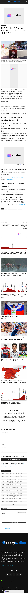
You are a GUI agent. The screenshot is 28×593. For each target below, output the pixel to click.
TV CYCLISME (7, 5)
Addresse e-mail (5, 518)
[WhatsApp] (11, 38)
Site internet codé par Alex (9, 581)
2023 (6, 208)
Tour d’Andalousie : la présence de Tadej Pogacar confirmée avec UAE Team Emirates (21, 226)
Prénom (3, 513)
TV (16, 208)
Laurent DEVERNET (6, 35)
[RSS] (17, 574)
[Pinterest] (8, 38)
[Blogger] (7, 574)
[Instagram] (14, 574)
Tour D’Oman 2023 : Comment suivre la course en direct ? (7, 225)
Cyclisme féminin (11, 208)
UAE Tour (20, 208)
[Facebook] (2, 38)
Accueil (2, 5)
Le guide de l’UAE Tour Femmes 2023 (15, 177)
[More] (17, 38)
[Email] (14, 38)
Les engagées (10, 179)
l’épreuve (16, 100)
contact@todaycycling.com (7, 565)
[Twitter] (5, 38)
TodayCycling (7, 528)
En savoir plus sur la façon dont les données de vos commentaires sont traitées (12, 465)
